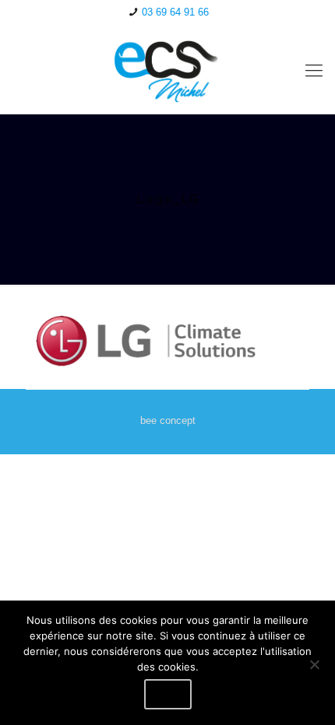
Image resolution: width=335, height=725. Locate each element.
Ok (168, 694)
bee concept (168, 420)
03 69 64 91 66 (175, 12)
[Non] (314, 664)
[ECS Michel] (167, 71)
